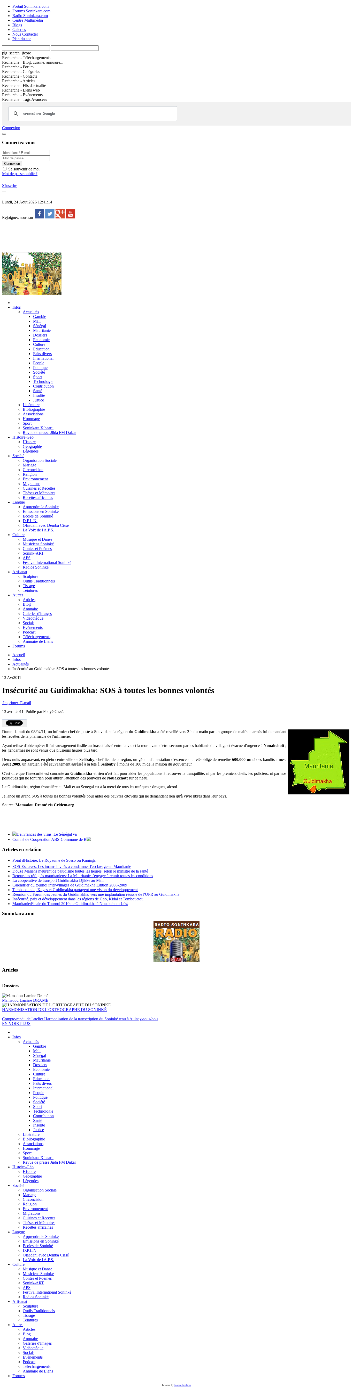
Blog (27, 604)
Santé (37, 391)
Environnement (35, 479)
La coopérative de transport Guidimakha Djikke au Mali (58, 880)
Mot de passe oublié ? (19, 173)
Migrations (31, 483)
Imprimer (10, 703)
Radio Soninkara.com (30, 15)
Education (41, 349)
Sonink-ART (33, 553)
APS (26, 558)
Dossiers (40, 335)
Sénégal (39, 326)
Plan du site (21, 39)
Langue (18, 502)
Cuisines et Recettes (39, 488)
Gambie (39, 316)
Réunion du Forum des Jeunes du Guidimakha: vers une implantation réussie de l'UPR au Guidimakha (95, 894)
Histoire (29, 442)
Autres (17, 595)
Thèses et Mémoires (39, 493)
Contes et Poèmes (37, 548)
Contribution (43, 386)
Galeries (19, 29)
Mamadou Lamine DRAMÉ (25, 1000)
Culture (39, 344)
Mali (37, 321)
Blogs (17, 25)
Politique (40, 367)
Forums (18, 646)
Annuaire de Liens (38, 641)
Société (39, 372)
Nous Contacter (25, 34)
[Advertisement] (96, 235)
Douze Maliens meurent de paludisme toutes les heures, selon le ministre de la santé (80, 871)
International (43, 358)
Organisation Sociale (40, 460)
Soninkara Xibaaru (38, 428)
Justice (38, 400)
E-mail (25, 703)
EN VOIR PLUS (16, 1023)
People (38, 363)
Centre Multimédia (27, 20)
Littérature (31, 404)
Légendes (31, 451)
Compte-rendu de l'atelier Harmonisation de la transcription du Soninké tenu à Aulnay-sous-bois (80, 1019)
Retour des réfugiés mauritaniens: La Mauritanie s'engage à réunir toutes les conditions (82, 876)
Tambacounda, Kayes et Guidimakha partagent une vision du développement (75, 889)
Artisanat (19, 572)
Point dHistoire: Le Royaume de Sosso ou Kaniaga (54, 860)
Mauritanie (42, 330)
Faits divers (42, 353)
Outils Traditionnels (39, 581)
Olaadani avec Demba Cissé (46, 525)
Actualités (31, 312)
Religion (30, 474)
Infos (16, 307)
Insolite (39, 395)
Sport (37, 377)
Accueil (18, 655)
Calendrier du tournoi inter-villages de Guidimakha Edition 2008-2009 (69, 885)
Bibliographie (34, 409)
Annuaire (30, 609)
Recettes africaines (38, 497)
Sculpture (30, 576)
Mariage (29, 465)
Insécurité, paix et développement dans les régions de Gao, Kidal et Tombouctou (77, 899)
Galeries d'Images (37, 613)
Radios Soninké (36, 567)
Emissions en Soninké (41, 511)
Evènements (33, 627)
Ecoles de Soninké (38, 516)
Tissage (29, 585)
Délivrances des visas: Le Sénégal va (47, 834)
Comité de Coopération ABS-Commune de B (49, 839)
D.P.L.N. (30, 521)
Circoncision (33, 469)
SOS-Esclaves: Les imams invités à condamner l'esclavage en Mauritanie (71, 866)
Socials (28, 623)
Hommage (31, 418)
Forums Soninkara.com (31, 11)
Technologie (43, 381)
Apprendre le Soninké (41, 507)
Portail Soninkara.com (30, 6)
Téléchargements (36, 637)
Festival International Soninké (47, 562)
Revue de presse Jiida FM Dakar (49, 432)
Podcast (29, 632)
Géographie (32, 446)
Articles (29, 599)
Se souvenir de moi (23, 169)
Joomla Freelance (182, 1385)
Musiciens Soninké (38, 544)
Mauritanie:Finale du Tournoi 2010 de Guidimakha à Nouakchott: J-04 (70, 903)
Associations (33, 414)
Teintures (30, 590)
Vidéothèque (33, 618)
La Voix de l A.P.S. (38, 530)
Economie (41, 340)
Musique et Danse (37, 539)
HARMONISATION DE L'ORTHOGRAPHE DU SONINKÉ (54, 1009)
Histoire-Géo (23, 437)
